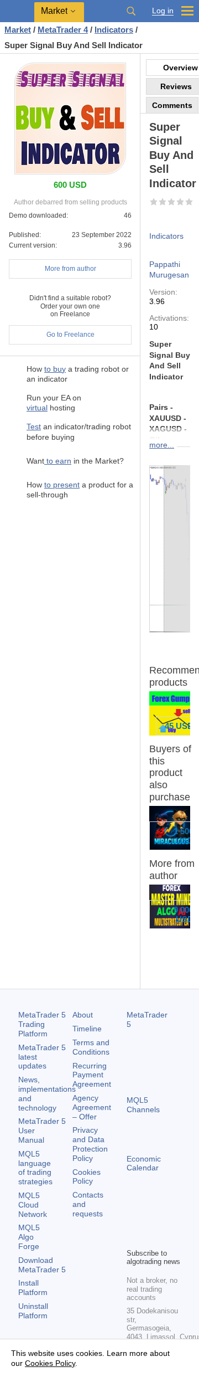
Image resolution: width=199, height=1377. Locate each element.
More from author (70, 269)
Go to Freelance (70, 334)
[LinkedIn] (151, 1238)
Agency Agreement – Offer (91, 1107)
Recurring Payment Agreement (91, 1075)
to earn (57, 460)
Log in (163, 11)
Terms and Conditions (90, 1047)
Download (42, 1265)
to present (62, 484)
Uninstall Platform (33, 1311)
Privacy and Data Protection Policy (90, 1144)
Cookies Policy (86, 1177)
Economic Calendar (144, 1163)
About (82, 1014)
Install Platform (33, 1287)
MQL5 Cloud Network (32, 1205)
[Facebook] (133, 1220)
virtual (37, 407)
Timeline (87, 1028)
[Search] (131, 11)
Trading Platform (42, 1024)
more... (161, 444)
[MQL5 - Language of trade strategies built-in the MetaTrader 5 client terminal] (17, 11)
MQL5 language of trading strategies (35, 1167)
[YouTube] (133, 1238)
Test (34, 426)
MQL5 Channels (143, 1105)
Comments (172, 105)
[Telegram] (151, 1220)
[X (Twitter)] (168, 1220)
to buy (55, 368)
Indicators (166, 236)
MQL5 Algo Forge (29, 1237)
